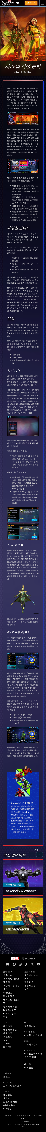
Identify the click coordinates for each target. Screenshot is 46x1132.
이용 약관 (7, 1115)
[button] (42, 3)
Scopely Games (23, 1122)
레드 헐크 (29, 1064)
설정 (26, 989)
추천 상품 (7, 1026)
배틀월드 (7, 1095)
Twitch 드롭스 (9, 1105)
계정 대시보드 (31, 975)
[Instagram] (20, 964)
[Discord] (7, 964)
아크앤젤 (28, 1067)
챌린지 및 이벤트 (11, 979)
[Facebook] (14, 964)
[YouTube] (38, 964)
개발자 (6, 1098)
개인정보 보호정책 (23, 1115)
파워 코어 (7, 1047)
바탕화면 (7, 1109)
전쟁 (5, 1017)
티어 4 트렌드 (9, 1013)
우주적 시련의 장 (11, 985)
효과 (5, 989)
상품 (5, 1040)
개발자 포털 (30, 985)
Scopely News (25, 826)
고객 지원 (38, 1115)
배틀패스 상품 (10, 1029)
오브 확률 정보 (10, 1102)
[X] (32, 964)
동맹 (26, 979)
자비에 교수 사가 (32, 1044)
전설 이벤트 (9, 996)
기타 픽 (6, 1043)
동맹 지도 (29, 982)
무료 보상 (7, 1036)
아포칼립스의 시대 (33, 1053)
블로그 (6, 1076)
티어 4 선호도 (9, 1010)
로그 (26, 1060)
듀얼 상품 (7, 1033)
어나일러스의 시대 (33, 1035)
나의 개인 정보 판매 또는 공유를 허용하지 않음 (23, 1126)
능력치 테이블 (10, 1006)
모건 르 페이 (30, 1057)
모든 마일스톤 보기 (12, 1086)
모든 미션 (7, 975)
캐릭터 (6, 982)
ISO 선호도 (8, 992)
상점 (5, 1023)
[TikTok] (26, 964)
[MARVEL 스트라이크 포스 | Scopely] (7, 3)
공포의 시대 (30, 1026)
